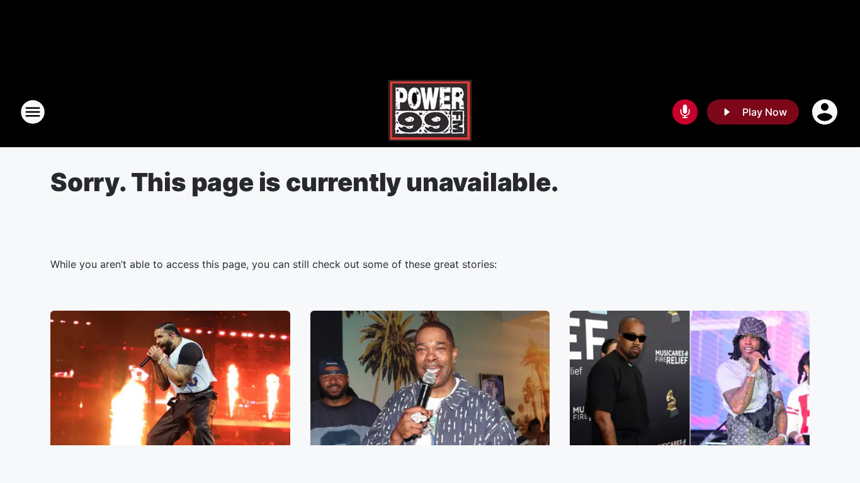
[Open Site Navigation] (32, 112)
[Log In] (826, 112)
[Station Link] (430, 112)
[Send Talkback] (685, 112)
